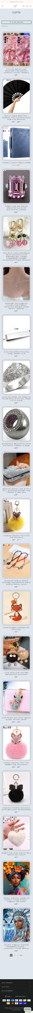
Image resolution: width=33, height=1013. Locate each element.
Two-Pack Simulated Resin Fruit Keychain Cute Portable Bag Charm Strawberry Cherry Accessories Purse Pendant (16, 256)
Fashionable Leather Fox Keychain (16, 628)
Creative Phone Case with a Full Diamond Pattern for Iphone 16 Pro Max (16, 490)
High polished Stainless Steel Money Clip (16, 353)
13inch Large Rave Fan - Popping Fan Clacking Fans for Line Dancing (16, 117)
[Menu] (2, 6)
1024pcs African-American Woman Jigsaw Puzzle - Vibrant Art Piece (16, 899)
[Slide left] (3, 2)
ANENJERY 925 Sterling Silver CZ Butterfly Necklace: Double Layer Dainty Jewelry (16, 306)
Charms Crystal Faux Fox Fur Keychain (16, 536)
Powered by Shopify (16, 1009)
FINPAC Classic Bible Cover (17, 163)
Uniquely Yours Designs (14, 1008)
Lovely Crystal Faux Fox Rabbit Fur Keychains (16, 763)
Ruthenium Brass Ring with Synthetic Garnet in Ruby (16, 444)
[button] (23, 6)
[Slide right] (30, 2)
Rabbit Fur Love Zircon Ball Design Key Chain (16, 854)
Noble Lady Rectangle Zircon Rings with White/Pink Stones (16, 208)
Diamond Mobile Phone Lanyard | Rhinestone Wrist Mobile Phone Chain (16, 582)
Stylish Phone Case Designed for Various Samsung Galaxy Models (16, 70)
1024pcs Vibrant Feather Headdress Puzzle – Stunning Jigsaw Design (16, 946)
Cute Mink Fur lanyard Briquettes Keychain (16, 673)
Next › (21, 955)
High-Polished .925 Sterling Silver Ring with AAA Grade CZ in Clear (16, 398)
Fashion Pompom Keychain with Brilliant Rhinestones (16, 809)
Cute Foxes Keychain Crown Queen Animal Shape (16, 718)
